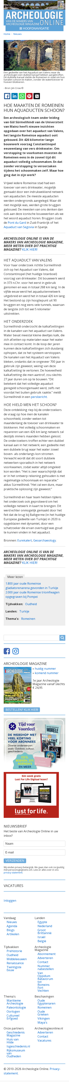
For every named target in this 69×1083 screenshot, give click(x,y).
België (42, 941)
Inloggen (10, 901)
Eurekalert (24, 540)
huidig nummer (45, 669)
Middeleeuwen (14, 959)
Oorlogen (13, 1011)
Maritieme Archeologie (14, 1002)
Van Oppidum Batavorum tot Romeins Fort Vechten (45, 981)
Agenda (12, 926)
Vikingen (44, 1018)
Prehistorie (14, 951)
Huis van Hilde (13, 1041)
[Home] (34, 17)
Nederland (45, 926)
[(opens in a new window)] (8, 653)
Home (7, 34)
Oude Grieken (43, 1013)
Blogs (11, 930)
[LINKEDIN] (14, 96)
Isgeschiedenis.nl (14, 1046)
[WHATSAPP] (22, 96)
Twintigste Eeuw (14, 968)
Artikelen (13, 934)
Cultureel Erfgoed (13, 1017)
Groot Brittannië (45, 931)
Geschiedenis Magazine (14, 1034)
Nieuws (17, 34)
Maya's (42, 1022)
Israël (41, 937)
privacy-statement (13, 872)
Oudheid (31, 604)
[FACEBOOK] (7, 96)
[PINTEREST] (29, 96)
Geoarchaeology (44, 540)
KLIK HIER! (29, 249)
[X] (36, 96)
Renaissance (14, 963)
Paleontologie (14, 1007)
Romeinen (28, 619)
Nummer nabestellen (45, 967)
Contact (43, 962)
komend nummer (47, 673)
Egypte (42, 922)
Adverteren (45, 958)
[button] (34, 28)
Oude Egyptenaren (45, 1002)
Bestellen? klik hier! (22, 710)
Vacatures (44, 1040)
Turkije (24, 611)
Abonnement (45, 954)
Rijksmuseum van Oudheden (14, 1053)
